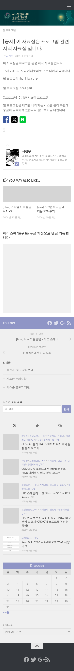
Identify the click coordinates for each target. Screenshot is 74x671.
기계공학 (51, 460)
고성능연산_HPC (37, 436)
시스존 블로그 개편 (18, 387)
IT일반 (25, 436)
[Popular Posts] (37, 426)
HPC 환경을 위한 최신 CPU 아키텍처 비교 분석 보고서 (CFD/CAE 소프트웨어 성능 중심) (46, 521)
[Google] (62, 323)
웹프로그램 (9, 30)
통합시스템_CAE (51, 440)
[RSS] (68, 323)
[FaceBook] (49, 323)
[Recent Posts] (14, 426)
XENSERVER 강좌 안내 (20, 370)
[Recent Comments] (59, 426)
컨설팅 (38, 440)
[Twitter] (56, 323)
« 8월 (6, 612)
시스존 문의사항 (16, 378)
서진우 (9, 56)
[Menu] (69, 5)
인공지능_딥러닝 (55, 436)
